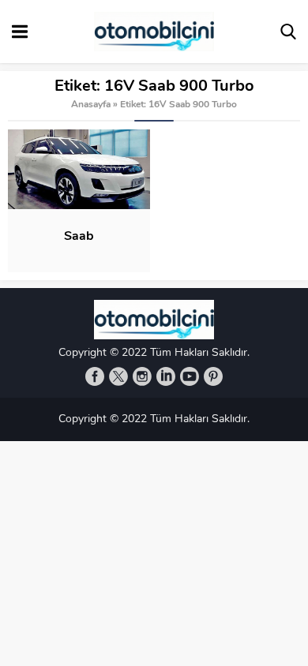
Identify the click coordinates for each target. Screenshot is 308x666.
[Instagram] (142, 376)
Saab (79, 236)
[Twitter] (118, 376)
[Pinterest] (213, 376)
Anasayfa (91, 105)
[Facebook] (94, 376)
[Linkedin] (165, 376)
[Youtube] (189, 376)
